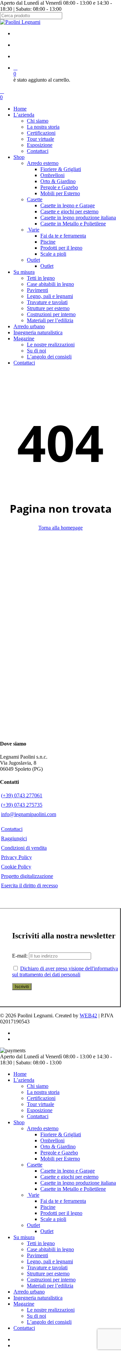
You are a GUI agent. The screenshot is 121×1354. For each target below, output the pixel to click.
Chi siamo (37, 1086)
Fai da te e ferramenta (63, 1201)
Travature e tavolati (47, 1267)
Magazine (23, 1304)
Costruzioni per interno (51, 1279)
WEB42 (88, 1015)
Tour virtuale (40, 1104)
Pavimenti (37, 1255)
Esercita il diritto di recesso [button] (29, 885)
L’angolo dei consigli (49, 1322)
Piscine (47, 1207)
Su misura (24, 1237)
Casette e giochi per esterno (69, 1177)
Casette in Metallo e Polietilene (73, 1189)
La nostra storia (43, 1092)
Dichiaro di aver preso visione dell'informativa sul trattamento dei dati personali (65, 971)
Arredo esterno (42, 1128)
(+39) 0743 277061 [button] (21, 795)
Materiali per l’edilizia (50, 1285)
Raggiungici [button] (14, 838)
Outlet (33, 1225)
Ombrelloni (52, 1140)
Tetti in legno (41, 1243)
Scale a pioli (53, 1219)
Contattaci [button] (12, 829)
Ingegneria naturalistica (38, 1298)
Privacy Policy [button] (16, 857)
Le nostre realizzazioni (51, 1310)
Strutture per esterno (48, 1273)
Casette (34, 1165)
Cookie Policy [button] (16, 867)
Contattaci (37, 1116)
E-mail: (20, 956)
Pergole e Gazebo (59, 1152)
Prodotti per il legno (61, 1213)
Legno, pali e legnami (50, 1261)
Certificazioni (41, 1098)
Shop (19, 1122)
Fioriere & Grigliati (60, 1134)
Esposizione (39, 1110)
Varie (33, 1195)
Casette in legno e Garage (67, 1171)
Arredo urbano (29, 1292)
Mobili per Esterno (60, 1158)
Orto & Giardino (58, 1146)
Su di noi (36, 1316)
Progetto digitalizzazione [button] (27, 876)
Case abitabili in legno (50, 1249)
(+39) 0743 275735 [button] (21, 805)
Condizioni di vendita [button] (24, 848)
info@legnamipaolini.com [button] (28, 814)
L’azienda (23, 1080)
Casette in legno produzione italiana (78, 1183)
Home (20, 1074)
